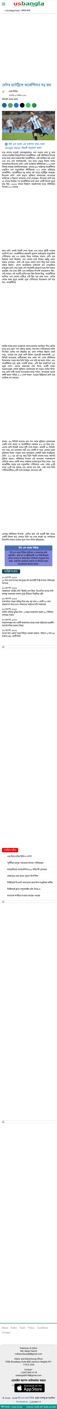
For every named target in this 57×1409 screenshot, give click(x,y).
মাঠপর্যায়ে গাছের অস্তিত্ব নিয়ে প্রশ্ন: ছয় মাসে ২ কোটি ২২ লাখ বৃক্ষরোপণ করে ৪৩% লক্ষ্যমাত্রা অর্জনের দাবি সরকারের (26, 603)
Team (22, 1327)
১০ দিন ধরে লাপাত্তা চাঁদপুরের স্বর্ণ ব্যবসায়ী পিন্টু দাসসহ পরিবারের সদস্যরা (28, 582)
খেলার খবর (25, 10)
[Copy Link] (34, 105)
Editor (14, 1327)
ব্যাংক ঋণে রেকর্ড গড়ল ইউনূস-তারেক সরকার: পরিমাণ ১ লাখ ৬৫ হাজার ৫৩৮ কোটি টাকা (28, 635)
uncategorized (12, 10)
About (5, 1327)
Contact (6, 1332)
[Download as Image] (10, 105)
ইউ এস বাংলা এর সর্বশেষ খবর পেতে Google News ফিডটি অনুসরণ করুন (25, 146)
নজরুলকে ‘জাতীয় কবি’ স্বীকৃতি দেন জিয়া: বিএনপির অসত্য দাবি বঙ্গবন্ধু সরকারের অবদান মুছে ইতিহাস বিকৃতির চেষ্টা (27, 592)
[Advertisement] (28, 50)
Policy (31, 1327)
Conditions (42, 1327)
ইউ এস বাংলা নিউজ (26, 1397)
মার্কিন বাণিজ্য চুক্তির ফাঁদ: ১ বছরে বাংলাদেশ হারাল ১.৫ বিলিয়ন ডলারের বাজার (27, 614)
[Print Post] (4, 105)
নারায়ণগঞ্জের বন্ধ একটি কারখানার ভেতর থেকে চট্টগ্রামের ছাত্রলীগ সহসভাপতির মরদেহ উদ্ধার (28, 624)
